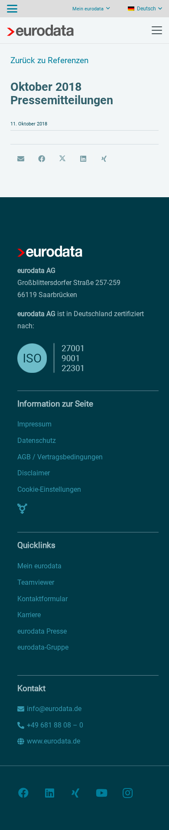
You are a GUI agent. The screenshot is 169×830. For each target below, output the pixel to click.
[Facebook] (23, 793)
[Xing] (75, 793)
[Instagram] (127, 793)
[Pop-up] (22, 509)
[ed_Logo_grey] (40, 30)
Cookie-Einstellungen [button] (49, 489)
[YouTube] (101, 793)
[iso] (66, 358)
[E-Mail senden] (20, 159)
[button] (12, 8)
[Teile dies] (41, 159)
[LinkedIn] (49, 793)
